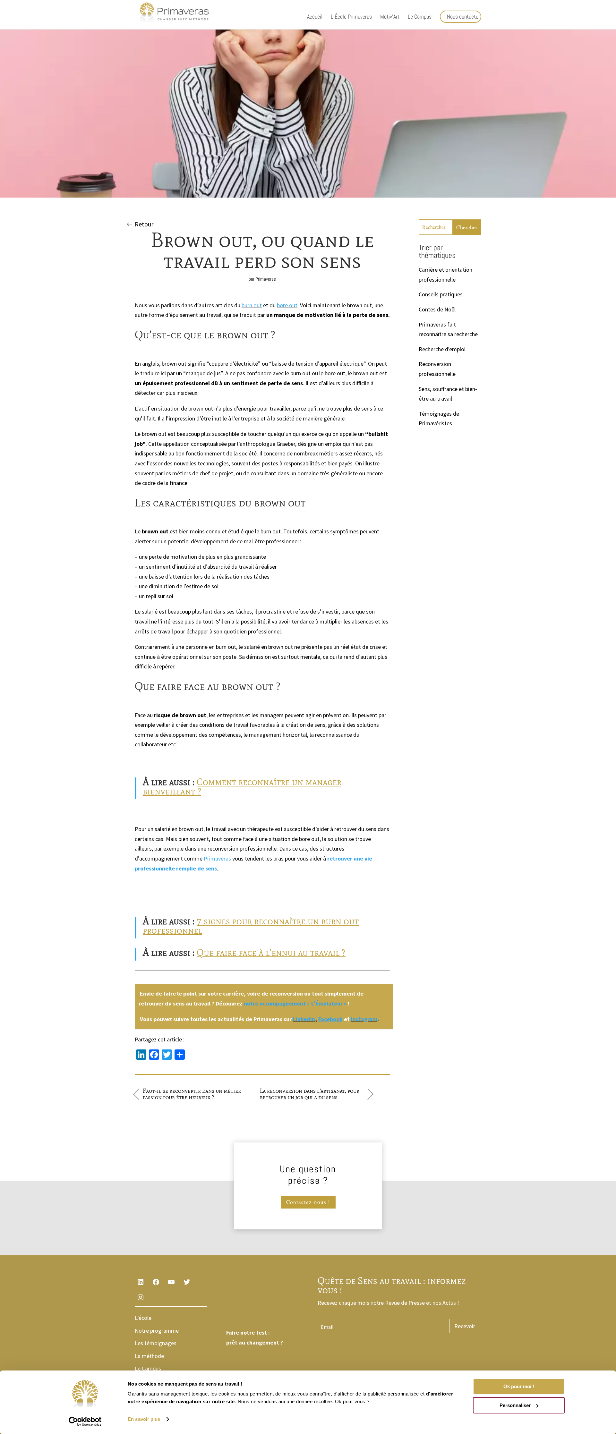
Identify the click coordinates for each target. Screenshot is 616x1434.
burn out (252, 305)
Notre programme (157, 1330)
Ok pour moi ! (518, 1386)
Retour (144, 224)
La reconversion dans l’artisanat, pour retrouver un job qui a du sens (309, 1094)
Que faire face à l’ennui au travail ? (271, 952)
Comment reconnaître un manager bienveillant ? (242, 786)
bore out (287, 305)
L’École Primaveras (351, 17)
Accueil (314, 17)
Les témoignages (155, 1343)
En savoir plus (144, 1419)
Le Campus (420, 17)
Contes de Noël (437, 309)
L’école (143, 1317)
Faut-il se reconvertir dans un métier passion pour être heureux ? (192, 1094)
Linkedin (304, 1019)
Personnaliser (515, 1405)
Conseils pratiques (441, 294)
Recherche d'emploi (442, 349)
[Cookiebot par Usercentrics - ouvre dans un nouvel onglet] (85, 1421)
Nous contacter (463, 16)
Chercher (466, 227)
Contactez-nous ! (308, 1202)
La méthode (149, 1356)
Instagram (364, 1019)
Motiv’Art (389, 17)
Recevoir (464, 1326)
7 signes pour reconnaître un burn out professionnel (251, 925)
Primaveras (265, 279)
